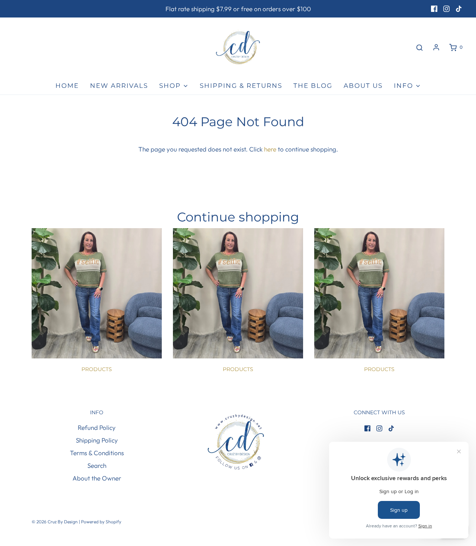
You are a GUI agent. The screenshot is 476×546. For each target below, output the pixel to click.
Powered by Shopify (101, 521)
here (270, 149)
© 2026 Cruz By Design (55, 521)
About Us (363, 85)
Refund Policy (97, 427)
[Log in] (436, 47)
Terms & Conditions (97, 453)
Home (67, 85)
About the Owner (97, 478)
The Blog (312, 85)
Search (96, 465)
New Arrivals (119, 85)
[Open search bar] (419, 47)
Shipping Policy (97, 440)
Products (96, 369)
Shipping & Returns (241, 85)
